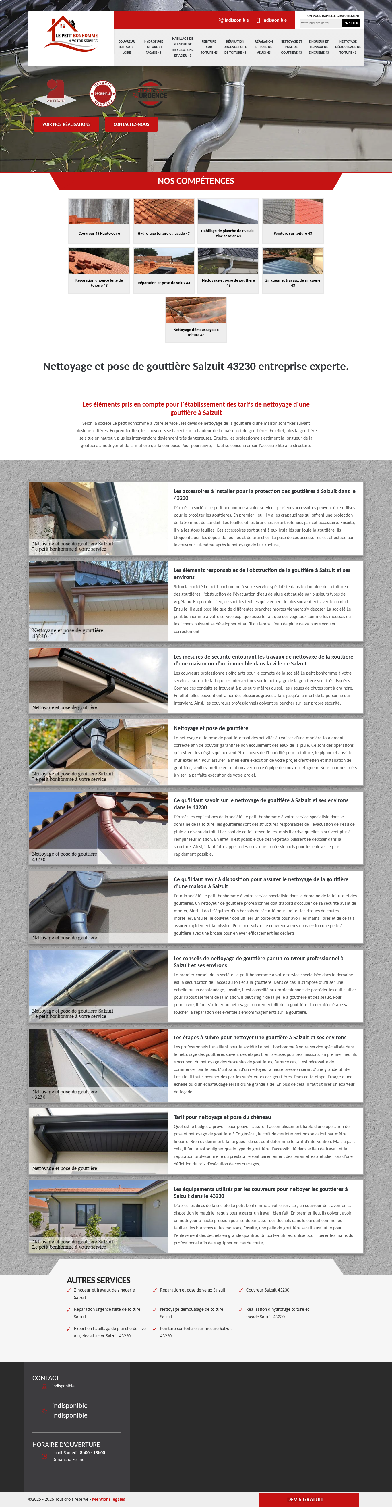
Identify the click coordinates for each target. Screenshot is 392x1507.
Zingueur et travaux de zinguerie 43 (319, 47)
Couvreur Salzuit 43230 (267, 1290)
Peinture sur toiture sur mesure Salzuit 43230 (196, 1333)
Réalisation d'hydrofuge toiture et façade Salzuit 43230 (277, 1313)
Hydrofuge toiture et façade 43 (153, 47)
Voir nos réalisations (66, 124)
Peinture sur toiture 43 (209, 47)
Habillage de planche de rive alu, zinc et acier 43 (182, 47)
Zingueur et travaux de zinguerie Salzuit (104, 1294)
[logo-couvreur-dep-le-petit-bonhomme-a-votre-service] (71, 33)
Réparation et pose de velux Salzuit (192, 1290)
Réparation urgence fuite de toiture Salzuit (107, 1313)
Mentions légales (108, 1499)
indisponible (237, 20)
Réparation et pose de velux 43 (264, 47)
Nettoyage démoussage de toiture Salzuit (191, 1313)
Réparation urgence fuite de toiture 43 (235, 47)
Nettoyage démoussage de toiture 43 (348, 47)
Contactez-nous (131, 124)
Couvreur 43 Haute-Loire (127, 47)
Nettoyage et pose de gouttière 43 (291, 47)
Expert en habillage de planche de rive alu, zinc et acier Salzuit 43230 (110, 1333)
